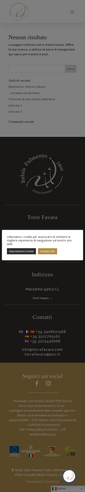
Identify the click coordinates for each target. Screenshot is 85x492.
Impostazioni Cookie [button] (21, 251)
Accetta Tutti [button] (47, 251)
